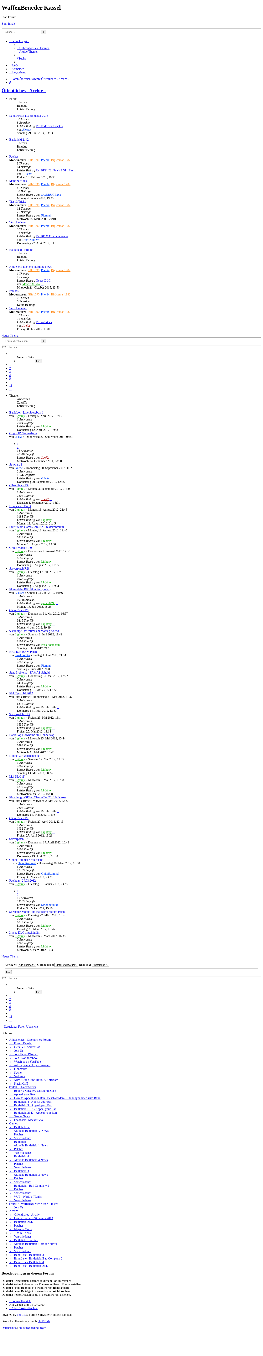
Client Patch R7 (18, 818)
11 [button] (10, 385)
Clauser (19, 592)
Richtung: (85, 964)
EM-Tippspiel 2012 (21, 693)
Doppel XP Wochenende (24, 755)
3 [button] (10, 371)
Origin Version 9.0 (20, 547)
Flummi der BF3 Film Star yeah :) (29, 589)
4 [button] (10, 375)
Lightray (20, 416)
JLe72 (26, 325)
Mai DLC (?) (17, 776)
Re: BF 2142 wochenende (52, 236)
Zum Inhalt (8, 23)
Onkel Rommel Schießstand (26, 859)
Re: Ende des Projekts (49, 126)
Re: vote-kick (44, 322)
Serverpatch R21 (19, 839)
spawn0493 (48, 603)
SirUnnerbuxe (49, 904)
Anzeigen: (11, 964)
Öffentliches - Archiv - (24, 90)
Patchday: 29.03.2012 (22, 880)
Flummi (46, 215)
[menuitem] (33, 48)
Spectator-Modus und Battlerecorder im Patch (37, 911)
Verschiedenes (18, 222)
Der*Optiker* (30, 239)
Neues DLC (43, 280)
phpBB (21, 1314)
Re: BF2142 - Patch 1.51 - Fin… (56, 170)
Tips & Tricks (17, 201)
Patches (13, 156)
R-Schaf (27, 173)
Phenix (45, 160)
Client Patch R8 (18, 610)
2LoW (19, 436)
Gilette (19, 468)
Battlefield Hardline (21, 249)
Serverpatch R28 (19, 568)
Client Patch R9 (18, 485)
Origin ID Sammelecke (23, 433)
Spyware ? (15, 464)
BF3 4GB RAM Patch (23, 651)
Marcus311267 (31, 284)
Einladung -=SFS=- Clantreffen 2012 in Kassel (37, 797)
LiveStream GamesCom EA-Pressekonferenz (36, 527)
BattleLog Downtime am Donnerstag (31, 735)
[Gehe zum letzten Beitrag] (53, 426)
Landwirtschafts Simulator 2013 (28, 115)
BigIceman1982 (60, 160)
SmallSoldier (22, 655)
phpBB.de (44, 1321)
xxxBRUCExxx (51, 194)
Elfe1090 (33, 160)
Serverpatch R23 (19, 714)
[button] (10, 353)
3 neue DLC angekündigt (24, 932)
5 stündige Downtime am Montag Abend (34, 631)
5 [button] (10, 378)
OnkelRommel (27, 863)
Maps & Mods (18, 180)
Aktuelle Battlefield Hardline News (30, 266)
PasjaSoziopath (50, 644)
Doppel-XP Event (20, 506)
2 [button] (10, 368)
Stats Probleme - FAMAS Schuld (29, 672)
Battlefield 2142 (19, 139)
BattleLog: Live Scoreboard (26, 412)
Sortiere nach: (45, 964)
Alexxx (26, 129)
